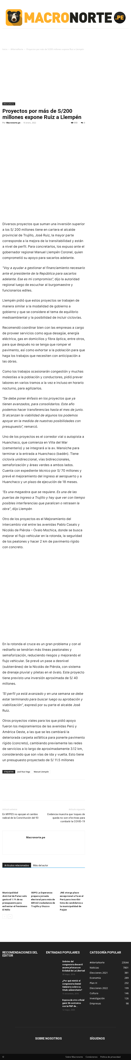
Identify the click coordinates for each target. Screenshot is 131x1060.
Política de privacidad (110, 1056)
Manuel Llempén (41, 771)
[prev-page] (4, 916)
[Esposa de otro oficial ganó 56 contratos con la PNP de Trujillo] (53, 1003)
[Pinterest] (21, 134)
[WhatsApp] (29, 134)
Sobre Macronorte (74, 1056)
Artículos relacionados (16, 865)
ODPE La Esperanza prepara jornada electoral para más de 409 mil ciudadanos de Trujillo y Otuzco (43, 899)
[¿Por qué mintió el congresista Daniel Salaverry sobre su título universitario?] (53, 984)
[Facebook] (5, 134)
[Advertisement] (65, 77)
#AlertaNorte (17, 49)
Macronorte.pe (13, 122)
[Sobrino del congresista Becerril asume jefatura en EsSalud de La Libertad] (53, 965)
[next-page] (10, 916)
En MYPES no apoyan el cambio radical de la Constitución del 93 (20, 816)
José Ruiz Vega (23, 771)
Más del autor (40, 865)
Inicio (4, 49)
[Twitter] (13, 134)
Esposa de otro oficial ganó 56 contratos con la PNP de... (73, 1003)
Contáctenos (92, 1056)
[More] (37, 134)
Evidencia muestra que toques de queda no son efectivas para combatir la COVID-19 (66, 818)
